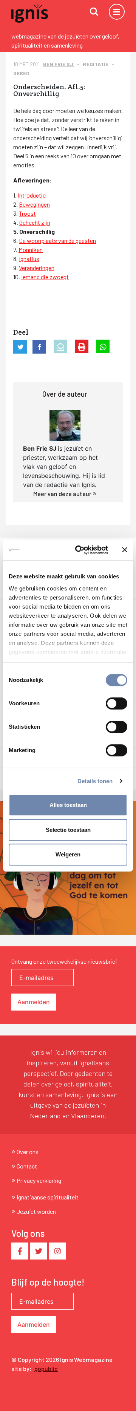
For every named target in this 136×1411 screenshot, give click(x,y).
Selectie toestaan (68, 830)
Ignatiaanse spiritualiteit (48, 1197)
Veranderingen (36, 267)
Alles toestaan (68, 805)
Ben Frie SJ (58, 64)
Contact (27, 1166)
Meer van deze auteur (63, 493)
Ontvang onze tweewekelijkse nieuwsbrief (64, 961)
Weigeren (68, 854)
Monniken (31, 249)
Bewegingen (34, 204)
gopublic (46, 1368)
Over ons (28, 1151)
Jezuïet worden (36, 1211)
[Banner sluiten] (124, 550)
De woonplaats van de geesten (57, 240)
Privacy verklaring (39, 1180)
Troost (27, 213)
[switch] (116, 703)
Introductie (32, 195)
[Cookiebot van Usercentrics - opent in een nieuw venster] (79, 550)
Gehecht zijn (34, 222)
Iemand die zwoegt (45, 276)
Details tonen (95, 781)
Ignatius (29, 258)
